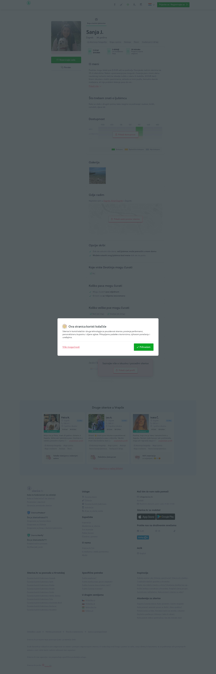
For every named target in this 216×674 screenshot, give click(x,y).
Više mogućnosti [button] (71, 347)
